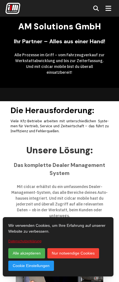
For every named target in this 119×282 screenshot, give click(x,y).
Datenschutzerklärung (25, 241)
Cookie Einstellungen (31, 265)
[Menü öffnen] (108, 8)
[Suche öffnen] (96, 8)
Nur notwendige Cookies (73, 253)
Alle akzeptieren (27, 253)
